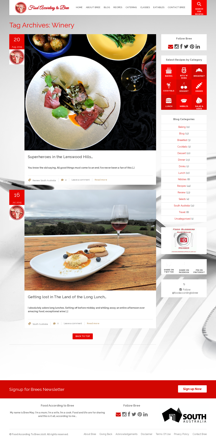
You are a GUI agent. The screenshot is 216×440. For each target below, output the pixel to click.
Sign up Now (192, 389)
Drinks (182, 166)
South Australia (48, 180)
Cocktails (182, 146)
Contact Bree (200, 434)
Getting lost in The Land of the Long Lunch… (67, 297)
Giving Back (105, 434)
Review (36, 180)
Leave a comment (81, 179)
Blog (181, 133)
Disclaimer (146, 434)
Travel (182, 212)
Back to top (83, 336)
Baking (182, 127)
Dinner (181, 159)
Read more (101, 179)
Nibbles (182, 179)
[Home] (42, 7)
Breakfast (182, 140)
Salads (182, 199)
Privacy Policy (181, 434)
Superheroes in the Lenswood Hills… (60, 157)
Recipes (181, 186)
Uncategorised (182, 218)
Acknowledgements (127, 434)
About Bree (90, 434)
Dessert (182, 153)
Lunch (181, 173)
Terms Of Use (163, 434)
